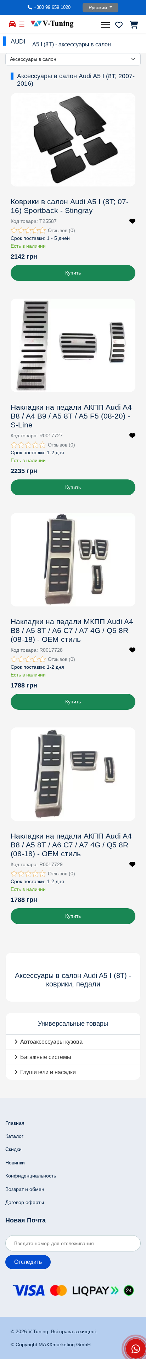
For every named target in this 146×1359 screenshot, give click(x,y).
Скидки (13, 1149)
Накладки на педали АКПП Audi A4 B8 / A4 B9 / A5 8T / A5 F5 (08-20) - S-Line (71, 416)
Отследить (28, 1262)
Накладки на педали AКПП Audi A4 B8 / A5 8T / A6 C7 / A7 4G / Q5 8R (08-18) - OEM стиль (71, 845)
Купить (73, 273)
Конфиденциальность (30, 1176)
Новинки (15, 1162)
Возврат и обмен (24, 1189)
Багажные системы (45, 1057)
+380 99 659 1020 (52, 7)
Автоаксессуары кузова (51, 1042)
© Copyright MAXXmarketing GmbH (51, 1344)
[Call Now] (136, 1349)
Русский (98, 7)
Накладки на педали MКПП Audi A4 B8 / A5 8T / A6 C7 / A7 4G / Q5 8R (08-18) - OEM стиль (72, 630)
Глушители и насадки (48, 1072)
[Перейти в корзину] (133, 25)
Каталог (14, 1136)
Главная (14, 1123)
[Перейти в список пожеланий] (119, 25)
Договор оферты (24, 1202)
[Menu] (106, 25)
